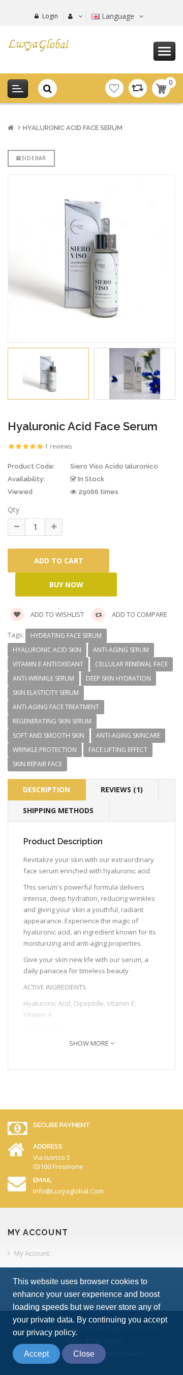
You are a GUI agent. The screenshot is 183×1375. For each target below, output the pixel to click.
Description (46, 789)
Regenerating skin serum (52, 721)
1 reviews (58, 446)
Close (84, 1354)
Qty (13, 509)
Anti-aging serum (121, 649)
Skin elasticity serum (46, 692)
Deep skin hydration (118, 678)
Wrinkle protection (45, 749)
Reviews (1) (122, 789)
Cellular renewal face (131, 664)
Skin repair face (37, 764)
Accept (36, 1354)
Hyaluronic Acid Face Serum (73, 128)
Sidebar (33, 158)
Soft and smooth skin (48, 735)
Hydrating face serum (66, 635)
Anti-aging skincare (128, 735)
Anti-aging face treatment (56, 707)
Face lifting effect (117, 749)
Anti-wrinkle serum (43, 678)
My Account (31, 1253)
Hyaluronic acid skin (47, 649)
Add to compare (138, 614)
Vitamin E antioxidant (48, 664)
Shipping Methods (58, 810)
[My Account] (74, 16)
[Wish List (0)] (114, 88)
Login (50, 16)
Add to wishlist (56, 614)
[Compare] (138, 88)
